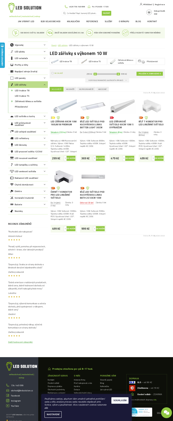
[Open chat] (166, 411)
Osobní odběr (53, 383)
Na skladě (58, 73)
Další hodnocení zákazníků (20, 342)
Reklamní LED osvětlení (26, 178)
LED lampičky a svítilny (26, 164)
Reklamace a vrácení (56, 392)
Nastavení (53, 414)
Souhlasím (120, 400)
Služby (108, 21)
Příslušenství (21, 106)
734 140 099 (17, 385)
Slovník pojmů (106, 379)
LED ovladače (21, 58)
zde (46, 407)
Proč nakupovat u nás (83, 383)
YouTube (15, 405)
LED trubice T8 (22, 90)
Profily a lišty (21, 64)
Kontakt (152, 21)
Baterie (18, 204)
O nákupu (124, 21)
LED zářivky (20, 84)
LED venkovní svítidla (25, 171)
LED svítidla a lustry (25, 116)
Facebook (15, 395)
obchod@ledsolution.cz (22, 390)
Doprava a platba (55, 386)
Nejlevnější (56, 89)
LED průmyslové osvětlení (23, 124)
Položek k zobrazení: (150, 74)
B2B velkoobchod (51, 21)
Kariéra (77, 386)
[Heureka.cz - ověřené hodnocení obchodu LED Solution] (140, 411)
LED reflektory (22, 138)
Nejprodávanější (86, 89)
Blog (138, 21)
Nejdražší (70, 89)
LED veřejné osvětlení (25, 131)
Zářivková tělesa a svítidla (28, 101)
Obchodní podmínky (56, 389)
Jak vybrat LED (26, 21)
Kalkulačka (73, 21)
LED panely (20, 78)
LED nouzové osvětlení (26, 158)
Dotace (77, 389)
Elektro (18, 191)
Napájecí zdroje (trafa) (26, 71)
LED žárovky (21, 144)
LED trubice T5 (22, 95)
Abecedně (102, 89)
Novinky (19, 211)
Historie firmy (79, 379)
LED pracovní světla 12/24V (28, 151)
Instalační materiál (24, 197)
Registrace (160, 4)
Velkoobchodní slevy (83, 392)
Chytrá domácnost (24, 184)
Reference (92, 21)
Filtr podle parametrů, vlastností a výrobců (106, 80)
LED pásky (20, 51)
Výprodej (19, 45)
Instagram (16, 400)
